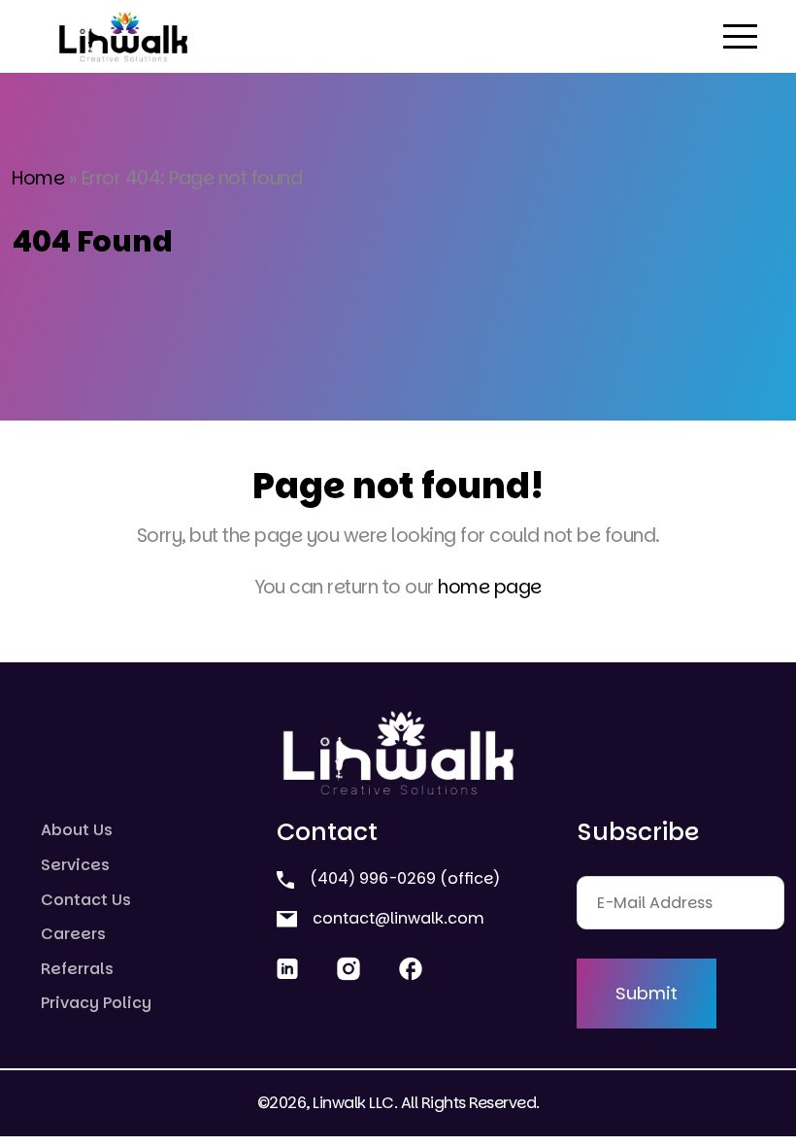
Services (75, 865)
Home (38, 178)
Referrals (77, 969)
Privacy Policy (96, 1003)
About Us (77, 830)
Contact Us (86, 900)
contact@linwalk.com (396, 918)
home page (490, 587)
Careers (73, 934)
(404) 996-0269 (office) (403, 878)
